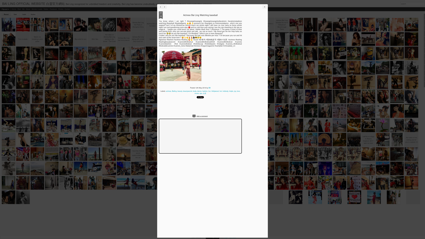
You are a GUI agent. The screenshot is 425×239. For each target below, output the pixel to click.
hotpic (231, 91)
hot (221, 91)
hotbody (225, 91)
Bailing (174, 91)
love (238, 91)
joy (235, 91)
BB (210, 88)
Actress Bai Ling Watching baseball (200, 15)
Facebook (53, 9)
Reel (19, 9)
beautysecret (187, 91)
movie (197, 93)
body (194, 91)
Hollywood (215, 91)
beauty (180, 91)
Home (14, 9)
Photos (60, 9)
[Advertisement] (254, 46)
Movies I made (37, 9)
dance (199, 91)
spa (201, 93)
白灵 (204, 93)
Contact (67, 9)
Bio (23, 9)
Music (28, 9)
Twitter (46, 9)
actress (168, 91)
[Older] (164, 7)
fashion (205, 91)
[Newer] (160, 7)
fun (209, 91)
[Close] (265, 7)
